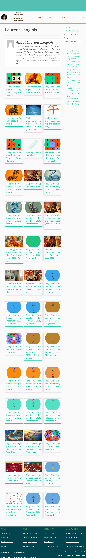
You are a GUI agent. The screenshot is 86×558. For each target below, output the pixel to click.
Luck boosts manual (72, 537)
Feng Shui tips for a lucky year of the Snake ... (14, 478)
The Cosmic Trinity (7, 542)
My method (4, 537)
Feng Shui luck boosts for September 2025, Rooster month (33, 352)
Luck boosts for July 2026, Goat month (14, 121)
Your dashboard (73, 30)
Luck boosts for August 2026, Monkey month (33, 89)
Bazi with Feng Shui (29, 546)
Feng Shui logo (48, 542)
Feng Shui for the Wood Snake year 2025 (52, 446)
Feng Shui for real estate (52, 546)
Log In (70, 27)
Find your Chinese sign (30, 537)
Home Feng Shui (49, 533)
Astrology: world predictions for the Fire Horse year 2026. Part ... (52, 221)
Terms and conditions (72, 542)
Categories (68, 38)
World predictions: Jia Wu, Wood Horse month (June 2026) (33, 124)
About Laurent (5, 533)
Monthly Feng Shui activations (75, 533)
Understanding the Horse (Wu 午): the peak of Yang (73, 101)
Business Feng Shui (50, 537)
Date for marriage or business (75, 546)
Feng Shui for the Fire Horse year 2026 (14, 349)
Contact (4, 546)
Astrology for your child (30, 542)
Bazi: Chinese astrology (30, 533)
